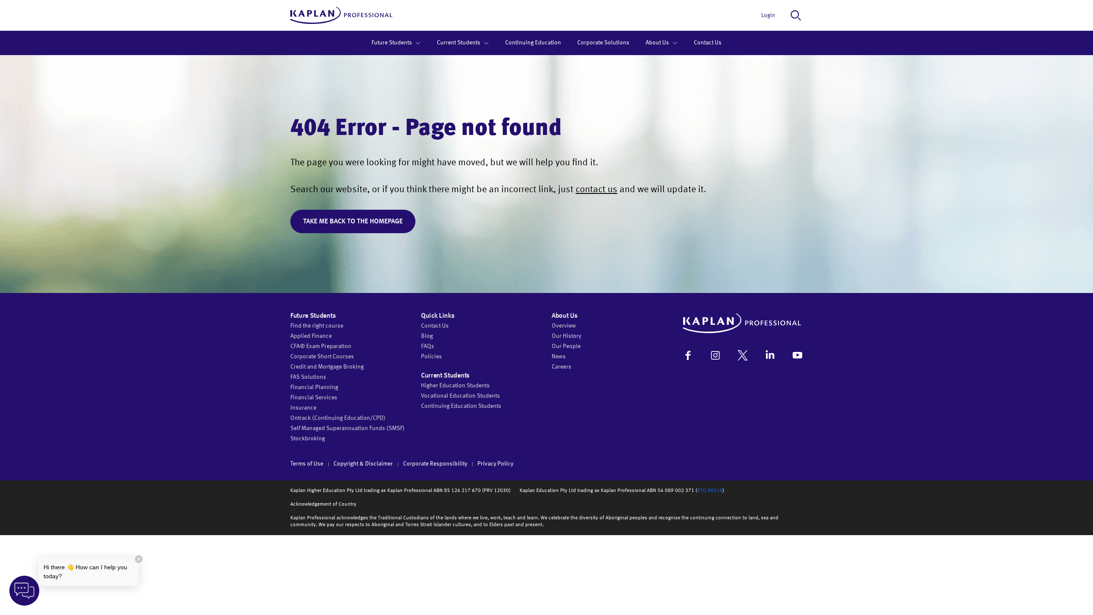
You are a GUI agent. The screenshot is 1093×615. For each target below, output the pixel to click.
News (559, 357)
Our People (566, 346)
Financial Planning (314, 387)
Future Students (391, 43)
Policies (431, 357)
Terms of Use (306, 464)
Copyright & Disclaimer (363, 464)
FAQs (427, 346)
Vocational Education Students (460, 396)
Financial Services (313, 398)
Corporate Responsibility (435, 464)
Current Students (458, 43)
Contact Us (708, 43)
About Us (657, 43)
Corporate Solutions (603, 43)
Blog (427, 336)
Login (768, 15)
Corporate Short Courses (322, 357)
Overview (564, 326)
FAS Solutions (308, 377)
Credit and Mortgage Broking (327, 367)
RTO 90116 (709, 490)
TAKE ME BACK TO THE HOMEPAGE (353, 221)
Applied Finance (311, 336)
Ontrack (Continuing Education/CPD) (338, 418)
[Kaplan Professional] (341, 15)
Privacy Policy (495, 464)
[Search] (796, 15)
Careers (561, 367)
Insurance (303, 408)
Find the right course (316, 326)
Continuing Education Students (461, 406)
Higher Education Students (455, 386)
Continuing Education (533, 43)
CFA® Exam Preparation (320, 346)
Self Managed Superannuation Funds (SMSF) (347, 428)
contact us (596, 189)
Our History (566, 336)
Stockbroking (307, 439)
